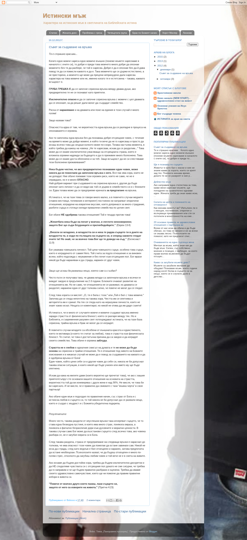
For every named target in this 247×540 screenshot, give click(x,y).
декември (165, 69)
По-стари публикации (130, 511)
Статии (53, 32)
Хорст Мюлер (169, 32)
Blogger (153, 531)
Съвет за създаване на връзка (70, 47)
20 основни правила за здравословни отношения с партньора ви (174, 223)
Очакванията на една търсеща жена (174, 242)
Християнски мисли (169, 93)
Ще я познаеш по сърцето (168, 164)
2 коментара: (94, 500)
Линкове (187, 32)
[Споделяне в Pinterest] (120, 500)
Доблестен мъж (162, 182)
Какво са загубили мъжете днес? (172, 262)
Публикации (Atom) (75, 518)
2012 (160, 65)
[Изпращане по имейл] (107, 500)
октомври (165, 79)
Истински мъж (64, 15)
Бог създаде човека (169, 114)
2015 (160, 56)
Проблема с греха (92, 32)
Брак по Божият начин (144, 32)
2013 (160, 61)
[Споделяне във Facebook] (117, 500)
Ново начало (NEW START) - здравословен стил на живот (174, 99)
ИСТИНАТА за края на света (173, 119)
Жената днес (69, 32)
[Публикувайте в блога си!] (111, 500)
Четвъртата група (117, 32)
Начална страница (97, 511)
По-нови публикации (64, 511)
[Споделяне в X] (114, 500)
